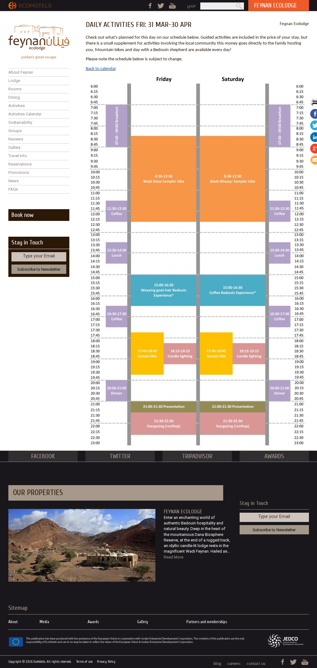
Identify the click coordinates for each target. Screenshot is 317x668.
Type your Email (39, 256)
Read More (173, 557)
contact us (256, 663)
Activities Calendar (24, 114)
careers (234, 663)
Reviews (15, 139)
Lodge (14, 80)
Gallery (14, 147)
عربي (191, 5)
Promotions (18, 172)
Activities (16, 105)
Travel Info (17, 155)
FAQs (13, 189)
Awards (93, 621)
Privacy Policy (106, 662)
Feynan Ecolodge (294, 23)
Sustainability (20, 122)
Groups (15, 130)
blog (217, 663)
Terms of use (84, 662)
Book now (22, 214)
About (13, 621)
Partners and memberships (206, 621)
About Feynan (20, 72)
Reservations (20, 164)
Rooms (14, 89)
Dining (14, 97)
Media (44, 621)
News (13, 181)
